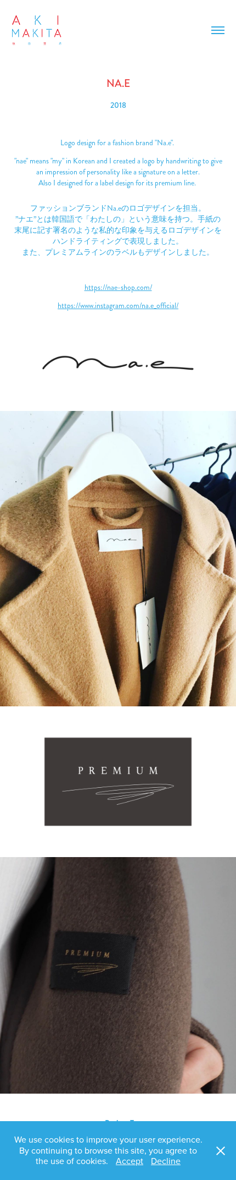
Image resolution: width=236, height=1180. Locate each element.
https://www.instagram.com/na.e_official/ (118, 305)
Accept (129, 1161)
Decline (166, 1161)
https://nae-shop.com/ (118, 287)
